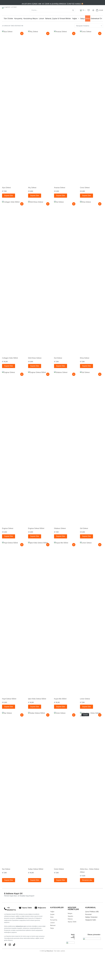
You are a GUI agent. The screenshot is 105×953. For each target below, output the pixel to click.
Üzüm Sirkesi (59, 869)
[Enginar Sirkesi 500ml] (39, 447)
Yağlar (74, 18)
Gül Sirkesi (84, 528)
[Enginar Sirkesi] (13, 447)
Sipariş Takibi (27, 908)
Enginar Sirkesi (7, 528)
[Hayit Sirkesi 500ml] (13, 618)
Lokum (41, 18)
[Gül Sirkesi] (91, 447)
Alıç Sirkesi (32, 187)
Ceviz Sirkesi (85, 187)
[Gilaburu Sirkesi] (65, 447)
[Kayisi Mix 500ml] (65, 618)
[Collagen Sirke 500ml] (13, 277)
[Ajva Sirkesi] (13, 106)
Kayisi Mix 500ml (60, 699)
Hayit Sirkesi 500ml (9, 699)
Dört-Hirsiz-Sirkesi (34, 358)
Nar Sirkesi (6, 869)
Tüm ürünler (8, 18)
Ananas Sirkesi (59, 187)
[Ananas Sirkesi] (65, 106)
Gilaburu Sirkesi (60, 528)
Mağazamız (42, 908)
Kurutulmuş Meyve (30, 18)
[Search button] (73, 10)
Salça (82, 18)
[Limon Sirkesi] (91, 618)
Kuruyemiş (18, 18)
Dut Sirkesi (58, 358)
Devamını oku (87, 880)
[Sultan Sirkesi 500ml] (39, 788)
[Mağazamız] (36, 908)
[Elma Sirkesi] (91, 277)
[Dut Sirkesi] (65, 277)
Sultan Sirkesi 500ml (35, 869)
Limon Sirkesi (85, 699)
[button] (83, 10)
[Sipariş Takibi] (20, 908)
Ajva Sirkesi (6, 187)
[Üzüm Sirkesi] (65, 788)
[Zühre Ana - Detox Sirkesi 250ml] (91, 788)
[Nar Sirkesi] (13, 788)
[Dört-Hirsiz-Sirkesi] (39, 277)
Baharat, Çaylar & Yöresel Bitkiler (58, 18)
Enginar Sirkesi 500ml (36, 528)
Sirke (88, 18)
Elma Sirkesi (84, 358)
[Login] (93, 10)
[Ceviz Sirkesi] (91, 106)
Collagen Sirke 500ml (10, 358)
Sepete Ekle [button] (8, 195)
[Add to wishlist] (21, 33)
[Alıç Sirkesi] (39, 106)
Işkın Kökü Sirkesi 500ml (37, 699)
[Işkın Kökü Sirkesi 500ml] (39, 618)
